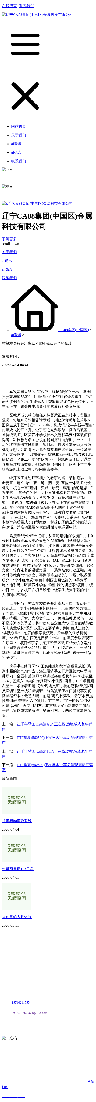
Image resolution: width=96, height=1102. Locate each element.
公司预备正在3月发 (18, 869)
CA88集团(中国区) (74, 330)
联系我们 (26, 6)
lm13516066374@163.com (30, 1013)
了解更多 (10, 239)
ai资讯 (7, 261)
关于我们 (9, 252)
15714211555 (21, 1002)
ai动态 (7, 269)
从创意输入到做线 (17, 917)
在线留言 (9, 6)
